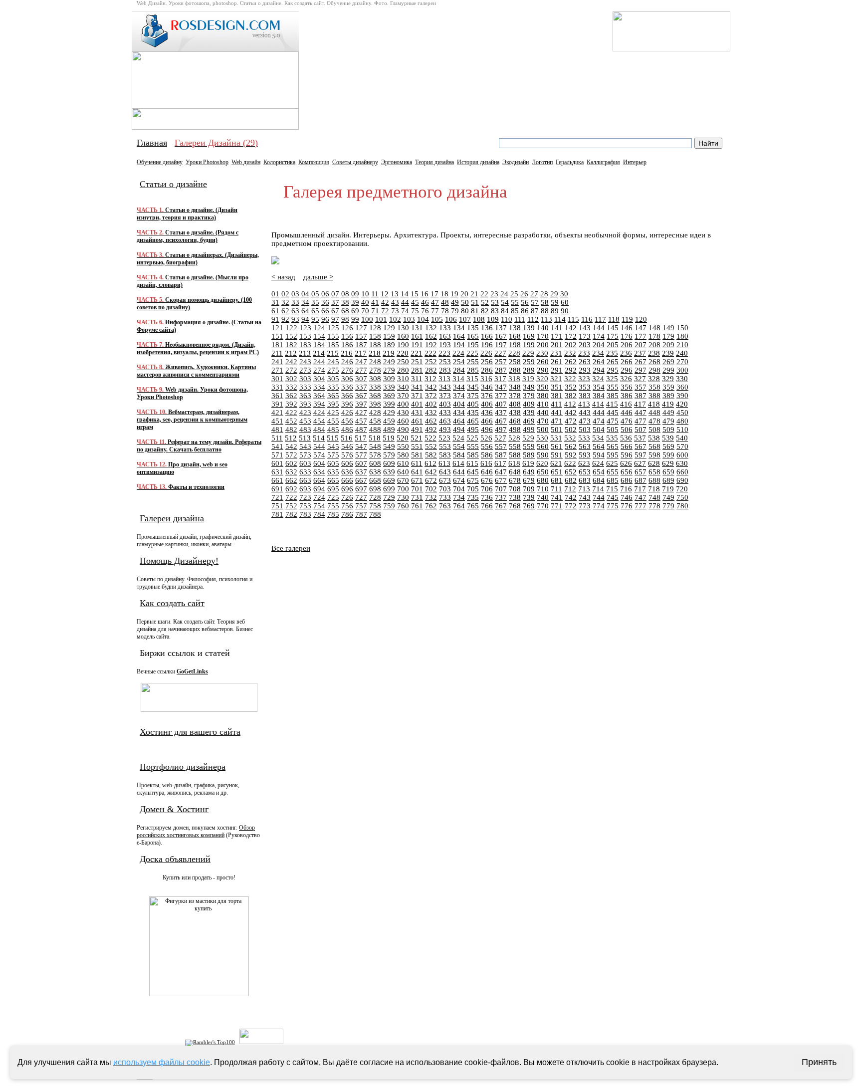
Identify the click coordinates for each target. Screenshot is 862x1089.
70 (365, 311)
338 (375, 387)
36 (325, 302)
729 (389, 497)
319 (528, 379)
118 (614, 319)
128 (375, 328)
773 (585, 506)
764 (459, 506)
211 (277, 353)
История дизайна (478, 162)
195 (473, 345)
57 (535, 302)
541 (277, 446)
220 (403, 353)
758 (375, 506)
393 (305, 404)
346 (487, 387)
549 (389, 446)
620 (542, 463)
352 (571, 387)
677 (501, 480)
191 (417, 345)
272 (291, 370)
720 (682, 489)
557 (501, 446)
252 (431, 362)
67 (335, 311)
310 (403, 379)
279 (389, 370)
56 (525, 302)
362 (291, 396)
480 (682, 421)
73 (395, 311)
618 (514, 463)
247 (361, 362)
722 (291, 497)
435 (473, 413)
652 (571, 472)
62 (285, 311)
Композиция (313, 162)
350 (543, 387)
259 (529, 362)
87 (535, 311)
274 (319, 370)
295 (613, 370)
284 (459, 370)
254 (459, 362)
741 (557, 497)
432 (431, 413)
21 (474, 294)
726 (347, 497)
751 (277, 506)
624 (598, 463)
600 (682, 455)
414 (598, 404)
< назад (283, 277)
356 (627, 387)
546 (347, 446)
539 (668, 438)
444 (599, 413)
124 (319, 328)
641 (417, 472)
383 (585, 396)
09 (355, 294)
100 (367, 319)
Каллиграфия (603, 162)
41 (375, 302)
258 (515, 362)
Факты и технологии (180, 486)
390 (682, 396)
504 (599, 430)
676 (487, 480)
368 (375, 396)
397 (361, 404)
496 (487, 430)
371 (417, 396)
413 (584, 404)
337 (361, 387)
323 (584, 379)
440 (543, 413)
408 (515, 404)
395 (333, 404)
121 (277, 328)
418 (654, 404)
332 (291, 387)
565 (613, 446)
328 (654, 379)
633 (305, 472)
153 (305, 336)
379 (529, 396)
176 (627, 336)
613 (444, 463)
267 (640, 362)
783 (305, 514)
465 (473, 421)
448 (654, 413)
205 (613, 345)
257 (501, 362)
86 (525, 311)
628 (654, 463)
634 (319, 472)
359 (668, 387)
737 (501, 497)
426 (347, 413)
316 (486, 379)
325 (612, 379)
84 (505, 311)
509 (668, 430)
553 (445, 446)
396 (347, 404)
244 (319, 362)
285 (473, 370)
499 (529, 430)
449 (668, 413)
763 (445, 506)
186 (347, 345)
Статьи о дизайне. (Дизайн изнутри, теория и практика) (187, 214)
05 (315, 294)
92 (285, 319)
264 (599, 362)
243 (305, 362)
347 (501, 387)
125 (333, 328)
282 (431, 370)
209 (668, 345)
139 (529, 328)
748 (654, 497)
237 (640, 353)
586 (487, 455)
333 (305, 387)
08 (345, 294)
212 (291, 353)
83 (495, 311)
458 (375, 421)
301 (277, 379)
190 (403, 345)
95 (315, 319)
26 (524, 294)
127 (361, 328)
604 (319, 463)
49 (455, 302)
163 (445, 336)
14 (405, 294)
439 (529, 413)
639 (389, 472)
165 (473, 336)
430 (403, 413)
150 (682, 328)
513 (305, 438)
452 (291, 421)
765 (473, 506)
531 (556, 438)
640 (403, 472)
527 (500, 438)
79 (455, 311)
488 (375, 430)
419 (668, 404)
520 (403, 438)
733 (445, 497)
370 (403, 396)
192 (431, 345)
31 (275, 302)
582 (431, 455)
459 (389, 421)
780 (682, 506)
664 (319, 480)
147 (640, 328)
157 (361, 336)
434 (459, 413)
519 (389, 438)
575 (333, 455)
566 (627, 446)
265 (613, 362)
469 (529, 421)
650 (543, 472)
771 (557, 506)
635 (333, 472)
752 (291, 506)
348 (515, 387)
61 (275, 311)
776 (627, 506)
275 (333, 370)
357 (640, 387)
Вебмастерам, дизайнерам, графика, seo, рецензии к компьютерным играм (192, 420)
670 (403, 480)
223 (444, 353)
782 (291, 514)
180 (682, 336)
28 (544, 294)
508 (654, 430)
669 (389, 480)
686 (627, 480)
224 (458, 353)
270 (682, 362)
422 (291, 413)
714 (598, 489)
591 (557, 455)
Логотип (542, 162)
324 (598, 379)
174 (599, 336)
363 (305, 396)
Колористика (279, 162)
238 (654, 353)
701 (417, 489)
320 (542, 379)
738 (515, 497)
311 (417, 379)
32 (285, 302)
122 (291, 328)
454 (319, 421)
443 (585, 413)
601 (277, 463)
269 (668, 362)
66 (325, 311)
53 (495, 302)
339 (389, 387)
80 (465, 311)
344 (459, 387)
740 (543, 497)
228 (514, 353)
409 (529, 404)
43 (395, 302)
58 (545, 302)
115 (573, 319)
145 (613, 328)
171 (557, 336)
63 (295, 311)
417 (640, 404)
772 (571, 506)
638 (375, 472)
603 (305, 463)
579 (389, 455)
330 (682, 379)
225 (472, 353)
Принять (819, 1062)
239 (668, 353)
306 (347, 379)
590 (543, 455)
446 (627, 413)
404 (459, 404)
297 (640, 370)
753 (305, 506)
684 (599, 480)
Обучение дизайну (160, 162)
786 (347, 514)
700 (403, 489)
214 (319, 353)
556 (487, 446)
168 (515, 336)
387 (640, 396)
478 (654, 421)
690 (682, 480)
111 (519, 319)
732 (431, 497)
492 (431, 430)
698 (375, 489)
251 (417, 362)
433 (445, 413)
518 (375, 438)
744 (599, 497)
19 (454, 294)
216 (347, 353)
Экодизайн (515, 162)
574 (319, 455)
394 (319, 404)
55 (515, 302)
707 (501, 489)
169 (529, 336)
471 (557, 421)
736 (487, 497)
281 (417, 370)
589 (529, 455)
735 (473, 497)
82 (485, 311)
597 (640, 455)
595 (613, 455)
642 (431, 472)
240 (682, 353)
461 (417, 421)
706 (487, 489)
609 (389, 463)
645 (473, 472)
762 (431, 506)
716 (626, 489)
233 (584, 353)
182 (291, 345)
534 (598, 438)
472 (571, 421)
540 (682, 438)
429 (389, 413)
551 (417, 446)
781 (277, 514)
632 (291, 472)
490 (403, 430)
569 (668, 446)
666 (347, 480)
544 (319, 446)
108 (479, 319)
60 (565, 302)
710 (543, 489)
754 (319, 506)
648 (515, 472)
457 (361, 421)
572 (291, 455)
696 (347, 489)
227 (500, 353)
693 (305, 489)
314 (458, 379)
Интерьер (634, 162)
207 (640, 345)
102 (395, 319)
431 (417, 413)
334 (319, 387)
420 (682, 404)
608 (375, 463)
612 (430, 463)
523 (444, 438)
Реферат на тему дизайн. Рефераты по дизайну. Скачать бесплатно (199, 445)
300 (682, 370)
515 (333, 438)
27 (534, 294)
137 (501, 328)
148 (654, 328)
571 (277, 455)
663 (305, 480)
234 (598, 353)
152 (291, 336)
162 (431, 336)
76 (425, 311)
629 (668, 463)
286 (487, 370)
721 (277, 497)
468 (515, 421)
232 (570, 353)
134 (459, 328)
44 (405, 302)
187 (361, 345)
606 (347, 463)
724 (319, 497)
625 (612, 463)
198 (515, 345)
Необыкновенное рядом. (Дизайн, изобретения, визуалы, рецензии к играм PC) (198, 348)
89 (555, 311)
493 (445, 430)
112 (533, 319)
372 (431, 396)
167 (501, 336)
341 (417, 387)
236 (626, 353)
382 (571, 396)
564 (599, 446)
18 (444, 294)
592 (571, 455)
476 (627, 421)
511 (277, 438)
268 (654, 362)
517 (361, 438)
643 (445, 472)
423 (305, 413)
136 (487, 328)
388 (654, 396)
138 (515, 328)
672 (431, 480)
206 (627, 345)
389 (668, 396)
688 (654, 480)
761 (417, 506)
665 (333, 480)
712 (570, 489)
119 (627, 319)
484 (319, 430)
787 (361, 514)
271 (277, 370)
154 (319, 336)
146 (627, 328)
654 (599, 472)
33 (295, 302)
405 (473, 404)
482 (291, 430)
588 (515, 455)
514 (319, 438)
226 (486, 353)
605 (333, 463)
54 (505, 302)
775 (613, 506)
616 (486, 463)
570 (682, 446)
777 (640, 506)
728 (375, 497)
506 (627, 430)
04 (305, 294)
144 (599, 328)
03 (295, 294)
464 (459, 421)
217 (361, 353)
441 (557, 413)
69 (355, 311)
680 (543, 480)
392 (291, 404)
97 (335, 319)
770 (543, 506)
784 (319, 514)
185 (333, 345)
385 (613, 396)
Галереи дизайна (172, 518)
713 (584, 489)
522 (430, 438)
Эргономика (396, 162)
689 (668, 480)
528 (514, 438)
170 (543, 336)
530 (542, 438)
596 (627, 455)
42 (385, 302)
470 (543, 421)
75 (415, 311)
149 (668, 328)
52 (485, 302)
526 (486, 438)
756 (347, 506)
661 (277, 480)
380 (543, 396)
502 (571, 430)
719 (668, 489)
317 (500, 379)
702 (431, 489)
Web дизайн (245, 162)
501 (557, 430)
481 (277, 430)
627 (640, 463)
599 (668, 455)
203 (585, 345)
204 (599, 345)
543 (305, 446)
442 (571, 413)
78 (445, 311)
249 (389, 362)
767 (501, 506)
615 (472, 463)
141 (557, 328)
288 (515, 370)
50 (465, 302)
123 (305, 328)
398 (375, 404)
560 (543, 446)
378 (515, 396)
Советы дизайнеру (355, 162)
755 (333, 506)
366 (347, 396)
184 (319, 345)
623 (584, 463)
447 (640, 413)
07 (335, 294)
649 (529, 472)
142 (571, 328)
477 (640, 421)
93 (295, 319)
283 (445, 370)
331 (277, 387)
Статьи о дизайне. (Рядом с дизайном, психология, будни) (187, 236)
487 (361, 430)
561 (557, 446)
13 (395, 294)
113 (546, 319)
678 (515, 480)
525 (472, 438)
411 (556, 404)
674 (459, 480)
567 (640, 446)
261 (557, 362)
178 (654, 336)
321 (556, 379)
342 (431, 387)
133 (445, 328)
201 (557, 345)
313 (444, 379)
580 (403, 455)
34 (305, 302)
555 (473, 446)
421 (277, 413)
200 (543, 345)
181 (277, 345)
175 (613, 336)
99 (355, 319)
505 (613, 430)
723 (305, 497)
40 (365, 302)
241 (277, 362)
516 (347, 438)
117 (600, 319)
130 (403, 328)
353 (585, 387)
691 (277, 489)
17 (434, 294)
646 (487, 472)
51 (475, 302)
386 (627, 396)
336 (347, 387)
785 (333, 514)
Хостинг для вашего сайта (190, 732)
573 (305, 455)
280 (403, 370)
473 (585, 421)
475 (613, 421)
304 (319, 379)
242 (291, 362)
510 (682, 430)
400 (403, 404)
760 (403, 506)
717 (640, 489)
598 (654, 455)
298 (654, 370)
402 (431, 404)
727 (361, 497)
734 (459, 497)
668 (375, 480)
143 (585, 328)
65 (315, 311)
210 (682, 345)
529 (528, 438)
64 (305, 311)
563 (585, 446)
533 (584, 438)
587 (501, 455)
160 (403, 336)
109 (493, 319)
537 (640, 438)
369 (389, 396)
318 (514, 379)
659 (668, 472)
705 (473, 489)
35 (315, 302)
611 (417, 463)
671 (417, 480)
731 (417, 497)
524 (458, 438)
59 (555, 302)
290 (543, 370)
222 (430, 353)
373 (445, 396)
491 (417, 430)
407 (501, 404)
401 (417, 404)
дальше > (318, 277)
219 (389, 353)
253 (445, 362)
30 (564, 294)
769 (529, 506)
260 (543, 362)
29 (554, 294)
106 (451, 319)
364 (319, 396)
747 (640, 497)
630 (682, 463)
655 (613, 472)
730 (403, 497)
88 (545, 311)
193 (445, 345)
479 (668, 421)
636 (347, 472)
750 (682, 497)
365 (333, 396)
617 (500, 463)
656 (627, 472)
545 (333, 446)
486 (347, 430)
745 (613, 497)
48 (445, 302)
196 (487, 345)
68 (345, 311)
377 (501, 396)
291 (557, 370)
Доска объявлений (175, 859)
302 (291, 379)
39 (355, 302)
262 (571, 362)
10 (365, 294)
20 (464, 294)
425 (333, 413)
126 (347, 328)
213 (305, 353)
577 (361, 455)
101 (381, 319)
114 (560, 319)
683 (585, 480)
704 (459, 489)
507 (640, 430)
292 (571, 370)
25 (514, 294)
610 (403, 463)
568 (654, 446)
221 (417, 353)
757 (361, 506)
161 (417, 336)
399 (389, 404)
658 (654, 472)
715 (612, 489)
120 (641, 319)
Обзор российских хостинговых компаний (196, 831)
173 (585, 336)
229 (528, 353)
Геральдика (570, 162)
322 (570, 379)
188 (375, 345)
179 (668, 336)
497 (501, 430)
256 (487, 362)
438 (515, 413)
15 (415, 294)
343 (445, 387)
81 (475, 311)
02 (285, 294)
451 (277, 421)
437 (501, 413)
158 (375, 336)
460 (403, 421)
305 (333, 379)
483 (305, 430)
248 (375, 362)
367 (361, 396)
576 (347, 455)
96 (325, 319)
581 (417, 455)
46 (425, 302)
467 (501, 421)
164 (459, 336)
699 (389, 489)
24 (504, 294)
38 (345, 302)
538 (654, 438)
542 (291, 446)
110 (506, 319)
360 (682, 387)
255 (473, 362)
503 (585, 430)
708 (515, 489)
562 (571, 446)
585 (473, 455)
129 (389, 328)
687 (640, 480)
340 (403, 387)
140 (543, 328)
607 (361, 463)
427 (361, 413)
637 (361, 472)
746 (627, 497)
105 (437, 319)
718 (654, 489)
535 (612, 438)
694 (319, 489)
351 (557, 387)
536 (626, 438)
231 (556, 353)
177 (640, 336)
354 (599, 387)
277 (361, 370)
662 (291, 480)
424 (319, 413)
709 (529, 489)
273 (305, 370)
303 (305, 379)
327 (640, 379)
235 (612, 353)
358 (654, 387)
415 (612, 404)
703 (445, 489)
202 (571, 345)
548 (375, 446)
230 (542, 353)
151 (277, 336)
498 (515, 430)
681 (557, 480)
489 (389, 430)
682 (571, 480)
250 (403, 362)
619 (528, 463)
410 (543, 404)
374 (459, 396)
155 (333, 336)
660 (682, 472)
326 (626, 379)
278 (375, 370)
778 (654, 506)
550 (403, 446)
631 (277, 472)
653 (585, 472)
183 (305, 345)
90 (565, 311)
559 (529, 446)
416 (626, 404)
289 (529, 370)
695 (333, 489)
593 (585, 455)
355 (613, 387)
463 (445, 421)
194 (459, 345)
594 (599, 455)
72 (385, 311)
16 (425, 294)
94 (305, 319)
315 (472, 379)
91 (275, 319)
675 (473, 480)
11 (375, 294)
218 (375, 353)
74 (405, 311)
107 (465, 319)
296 (627, 370)
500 (543, 430)
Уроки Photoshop (207, 162)
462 (431, 421)
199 (529, 345)
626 (626, 463)
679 (529, 480)
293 (585, 370)
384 (599, 396)
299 (668, 370)
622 (570, 463)
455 (333, 421)
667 (361, 480)
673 (445, 480)
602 (291, 463)
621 (556, 463)
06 (325, 294)
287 (501, 370)
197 (501, 345)
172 (571, 336)
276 (347, 370)
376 (487, 396)
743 (585, 497)
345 (473, 387)
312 (430, 379)
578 (375, 455)
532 (570, 438)
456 (347, 421)
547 (361, 446)
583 (445, 455)
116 (587, 319)
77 (435, 311)
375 (473, 396)
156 (347, 336)
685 (613, 480)
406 (487, 404)
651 (557, 472)
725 (333, 497)
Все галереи (290, 548)
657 (640, 472)
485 (333, 430)
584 (459, 455)
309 (389, 379)
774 (599, 506)
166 (487, 336)
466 (487, 421)
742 (571, 497)
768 (515, 506)
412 (570, 404)
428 (375, 413)
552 (431, 446)
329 (668, 379)
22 (484, 294)
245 (333, 362)
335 (333, 387)
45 (415, 302)
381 (557, 396)
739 (529, 497)
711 (556, 489)
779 (668, 506)
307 (361, 379)
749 (668, 497)
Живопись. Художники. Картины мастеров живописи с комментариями (196, 371)
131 (417, 328)
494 (459, 430)
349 (529, 387)
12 (385, 294)
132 (431, 328)
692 (291, 489)
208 (654, 345)
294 (599, 370)
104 (423, 319)
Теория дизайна (434, 162)
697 (361, 489)
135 (473, 328)
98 (345, 319)
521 (417, 438)
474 (599, 421)
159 (389, 336)
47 (435, 302)
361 (277, 396)
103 (409, 319)
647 (501, 472)
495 (473, 430)
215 (333, 353)
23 (494, 294)
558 (515, 446)
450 (682, 413)
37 (335, 302)
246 (347, 362)
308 (375, 379)
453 (305, 421)
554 (459, 446)
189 (389, 345)
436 (487, 413)
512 (291, 438)
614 (458, 463)
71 (375, 311)
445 (613, 413)
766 (487, 506)
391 (277, 404)
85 (515, 311)
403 (445, 404)
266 (627, 362)
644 (459, 472)
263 (585, 362)
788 (375, 514)
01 (275, 294)
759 (389, 506)
